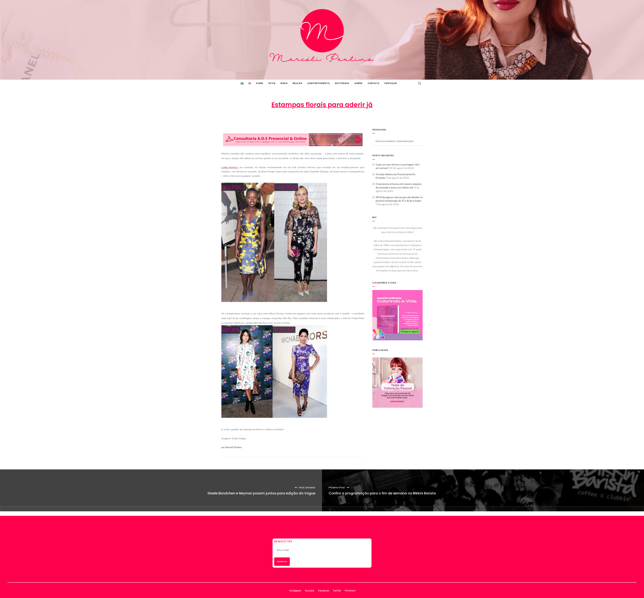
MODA (350, 118)
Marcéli (297, 118)
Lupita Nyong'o (229, 167)
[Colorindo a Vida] (397, 315)
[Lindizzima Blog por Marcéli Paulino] (322, 40)
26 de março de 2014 (323, 118)
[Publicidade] (397, 382)
